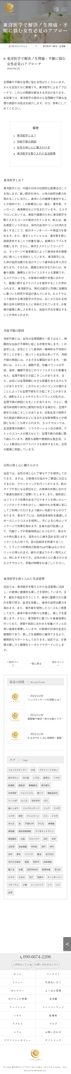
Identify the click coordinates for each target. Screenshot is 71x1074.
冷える (11, 823)
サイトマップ (53, 1040)
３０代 (55, 815)
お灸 (33, 769)
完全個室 (23, 846)
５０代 (57, 808)
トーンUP (12, 800)
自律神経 (47, 861)
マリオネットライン (44, 831)
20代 (45, 838)
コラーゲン (13, 884)
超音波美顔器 (25, 831)
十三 (45, 815)
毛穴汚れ (49, 854)
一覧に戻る (35, 663)
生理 (10, 892)
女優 (21, 869)
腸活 (39, 854)
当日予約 (36, 800)
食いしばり (13, 808)
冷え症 (26, 777)
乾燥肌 (11, 785)
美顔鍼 (51, 823)
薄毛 (19, 854)
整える (11, 869)
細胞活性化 (53, 793)
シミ (58, 884)
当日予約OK (32, 869)
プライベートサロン (48, 769)
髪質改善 (46, 869)
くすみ (36, 777)
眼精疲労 (33, 785)
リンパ (46, 808)
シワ (49, 884)
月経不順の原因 (26, 141)
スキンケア (34, 838)
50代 (10, 854)
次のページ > (58, 663)
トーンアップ (37, 884)
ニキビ (57, 777)
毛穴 (31, 877)
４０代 (11, 815)
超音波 (22, 785)
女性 (54, 838)
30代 (43, 846)
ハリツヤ (29, 854)
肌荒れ (46, 777)
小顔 (25, 884)
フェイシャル (27, 793)
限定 (21, 815)
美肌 (27, 861)
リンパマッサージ (31, 808)
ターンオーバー (55, 877)
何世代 (36, 861)
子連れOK (29, 823)
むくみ (24, 800)
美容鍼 (11, 831)
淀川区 (57, 869)
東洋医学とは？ (26, 135)
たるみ (22, 877)
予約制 (34, 846)
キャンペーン (33, 815)
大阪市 (11, 846)
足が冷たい (13, 777)
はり (46, 800)
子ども (41, 823)
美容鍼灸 (12, 838)
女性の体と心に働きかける (33, 147)
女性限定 (12, 793)
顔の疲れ (45, 785)
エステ (11, 877)
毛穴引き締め (14, 861)
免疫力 (40, 877)
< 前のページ (13, 663)
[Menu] (64, 9)
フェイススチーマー (17, 769)
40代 (52, 846)
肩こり (40, 793)
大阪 (23, 838)
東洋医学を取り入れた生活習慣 (36, 153)
